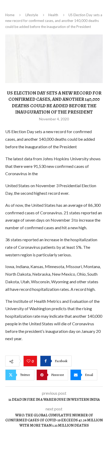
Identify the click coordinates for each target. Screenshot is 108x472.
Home (9, 15)
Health (53, 15)
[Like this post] (29, 361)
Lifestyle (31, 15)
